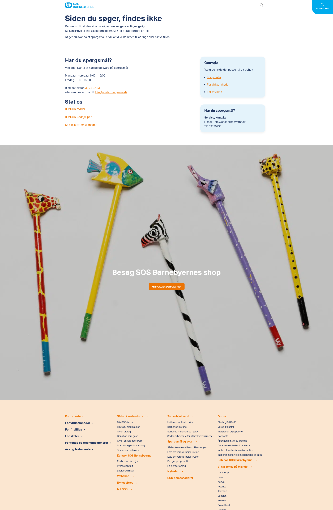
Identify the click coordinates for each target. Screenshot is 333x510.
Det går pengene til (177, 461)
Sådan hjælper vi (178, 416)
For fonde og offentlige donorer (87, 442)
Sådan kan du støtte (130, 416)
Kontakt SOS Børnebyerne (134, 455)
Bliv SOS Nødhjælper (78, 117)
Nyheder (173, 471)
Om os (222, 416)
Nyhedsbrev (125, 482)
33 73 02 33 (92, 88)
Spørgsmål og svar (180, 441)
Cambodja (223, 472)
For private (214, 77)
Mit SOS (122, 489)
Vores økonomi (226, 426)
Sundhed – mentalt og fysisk (182, 431)
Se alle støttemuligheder (81, 125)
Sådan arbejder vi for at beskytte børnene (190, 436)
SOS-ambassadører (180, 478)
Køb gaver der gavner (166, 286)
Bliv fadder (322, 8)
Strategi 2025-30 (227, 422)
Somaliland (224, 505)
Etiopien (222, 495)
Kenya (221, 481)
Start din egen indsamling (131, 445)
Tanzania (222, 491)
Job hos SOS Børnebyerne (235, 460)
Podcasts (223, 436)
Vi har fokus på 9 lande (232, 466)
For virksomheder (218, 84)
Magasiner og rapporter (231, 431)
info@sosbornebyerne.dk (102, 30)
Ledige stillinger (125, 470)
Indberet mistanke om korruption (235, 450)
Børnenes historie (177, 426)
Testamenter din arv (128, 450)
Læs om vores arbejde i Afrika (183, 451)
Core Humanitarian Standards (234, 445)
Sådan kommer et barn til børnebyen (187, 447)
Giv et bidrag (124, 431)
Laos (220, 477)
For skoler (72, 436)
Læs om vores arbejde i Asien (183, 456)
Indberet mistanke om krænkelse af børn (240, 454)
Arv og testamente (78, 449)
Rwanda (222, 486)
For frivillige (214, 92)
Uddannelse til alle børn (180, 422)
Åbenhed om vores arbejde (232, 440)
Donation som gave (127, 436)
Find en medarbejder (128, 461)
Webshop (123, 476)
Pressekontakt (125, 465)
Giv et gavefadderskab (129, 440)
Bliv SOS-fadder (75, 109)
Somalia (222, 500)
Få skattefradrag (176, 465)
